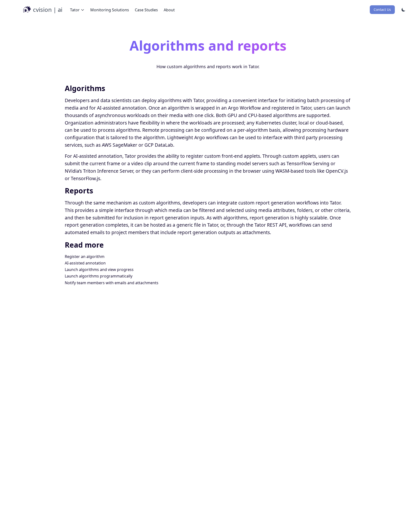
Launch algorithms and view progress (99, 269)
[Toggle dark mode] (403, 9)
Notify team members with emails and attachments (111, 282)
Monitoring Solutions (109, 10)
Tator (75, 10)
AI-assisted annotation (85, 263)
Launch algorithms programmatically (98, 276)
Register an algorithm (84, 256)
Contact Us (382, 9)
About (169, 10)
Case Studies (146, 10)
